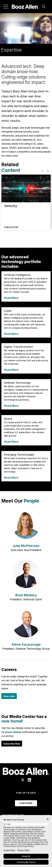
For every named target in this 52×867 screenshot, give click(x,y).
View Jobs (9, 696)
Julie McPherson (26, 545)
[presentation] (42, 171)
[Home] (25, 6)
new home (11, 721)
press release (13, 732)
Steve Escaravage (26, 644)
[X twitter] (22, 780)
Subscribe (25, 803)
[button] (43, 6)
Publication (11, 227)
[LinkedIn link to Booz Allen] (29, 780)
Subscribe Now (11, 743)
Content (10, 170)
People (31, 501)
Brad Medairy (26, 595)
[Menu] (5, 6)
